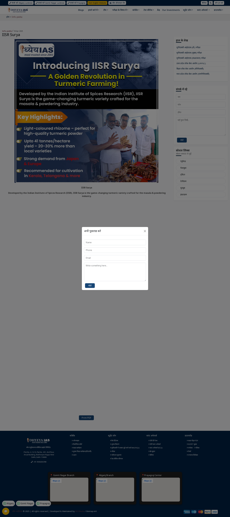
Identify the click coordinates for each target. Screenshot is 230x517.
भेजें (89, 285)
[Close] (145, 231)
